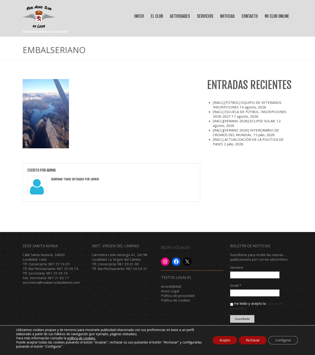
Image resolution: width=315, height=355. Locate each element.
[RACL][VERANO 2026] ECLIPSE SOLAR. (244, 121)
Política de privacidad (177, 295)
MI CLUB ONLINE (275, 20)
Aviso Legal (170, 291)
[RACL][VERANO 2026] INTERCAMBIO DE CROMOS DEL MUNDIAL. (246, 132)
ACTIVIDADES (178, 20)
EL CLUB (155, 20)
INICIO (139, 16)
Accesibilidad (171, 286)
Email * (235, 285)
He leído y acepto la (256, 305)
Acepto (225, 340)
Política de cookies (175, 300)
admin (51, 170)
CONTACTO (250, 16)
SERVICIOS (205, 16)
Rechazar (253, 340)
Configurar (283, 340)
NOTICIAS (227, 16)
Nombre (236, 267)
